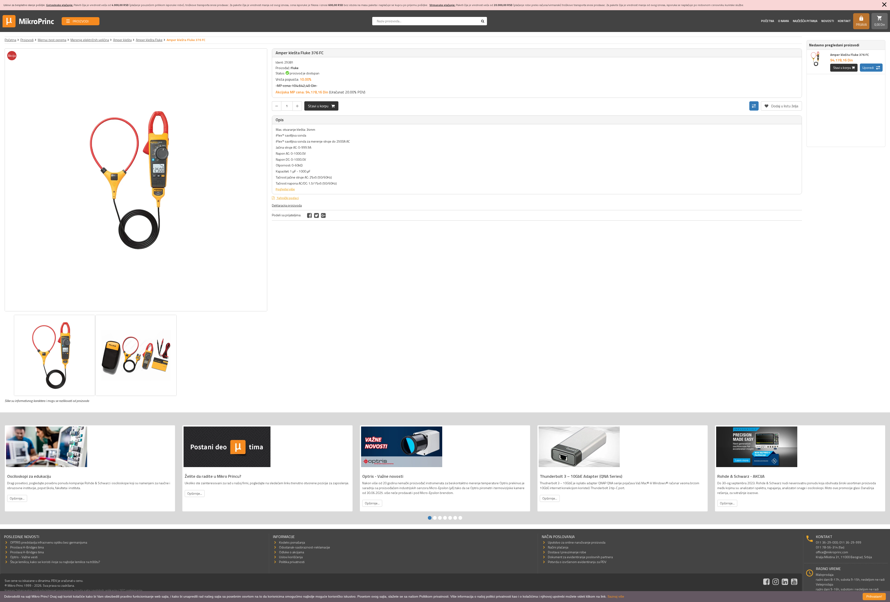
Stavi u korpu (319, 106)
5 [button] (450, 518)
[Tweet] (316, 215)
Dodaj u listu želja (781, 105)
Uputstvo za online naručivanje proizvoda (576, 542)
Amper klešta (122, 39)
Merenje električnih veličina (89, 39)
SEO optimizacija (131, 590)
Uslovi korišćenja (291, 556)
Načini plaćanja (558, 547)
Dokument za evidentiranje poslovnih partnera (580, 556)
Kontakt (844, 21)
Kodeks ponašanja (292, 542)
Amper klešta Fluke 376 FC (849, 54)
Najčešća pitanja (805, 21)
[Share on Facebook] (309, 215)
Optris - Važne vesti (24, 556)
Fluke (295, 67)
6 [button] (455, 518)
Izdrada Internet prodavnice (53, 590)
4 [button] (445, 518)
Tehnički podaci (287, 197)
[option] (136, 180)
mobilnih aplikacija (105, 590)
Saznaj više (615, 596)
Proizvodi (27, 39)
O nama (783, 21)
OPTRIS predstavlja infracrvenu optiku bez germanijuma (48, 542)
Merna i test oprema (52, 39)
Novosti (827, 21)
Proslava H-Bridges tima (27, 547)
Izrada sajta (82, 590)
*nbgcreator (24, 590)
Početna (767, 21)
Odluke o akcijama (291, 552)
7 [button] (460, 518)
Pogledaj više (285, 189)
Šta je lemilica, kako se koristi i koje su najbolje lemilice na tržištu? (55, 561)
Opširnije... (17, 498)
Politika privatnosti (292, 561)
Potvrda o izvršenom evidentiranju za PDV (577, 561)
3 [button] (440, 518)
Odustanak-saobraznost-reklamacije (304, 547)
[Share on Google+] (323, 215)
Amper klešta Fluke (149, 39)
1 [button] (430, 518)
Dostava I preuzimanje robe (567, 552)
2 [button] (435, 518)
